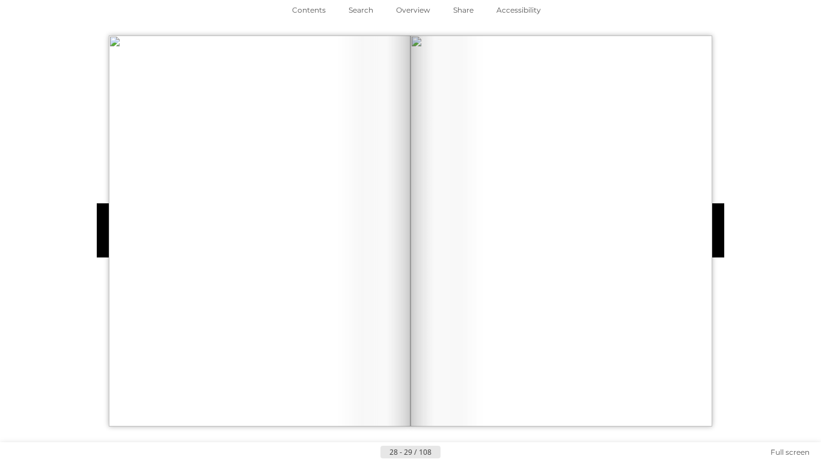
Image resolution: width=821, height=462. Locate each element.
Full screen (790, 452)
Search (361, 9)
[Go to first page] (351, 452)
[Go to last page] (469, 452)
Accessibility (518, 9)
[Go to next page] (450, 452)
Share (463, 9)
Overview (413, 9)
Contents (309, 9)
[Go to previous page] (370, 452)
